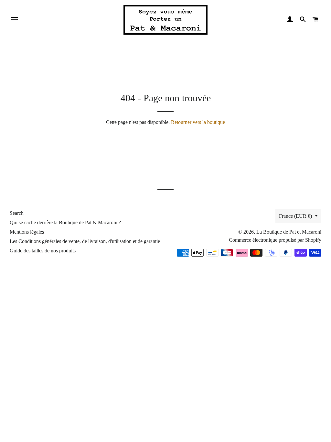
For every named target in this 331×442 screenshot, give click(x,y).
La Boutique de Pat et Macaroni (288, 232)
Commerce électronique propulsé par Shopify (275, 240)
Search (17, 213)
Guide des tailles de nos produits (43, 250)
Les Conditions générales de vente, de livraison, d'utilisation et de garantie (85, 241)
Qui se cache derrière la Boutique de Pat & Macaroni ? (65, 222)
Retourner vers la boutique (198, 122)
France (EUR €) (295, 216)
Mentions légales (27, 232)
